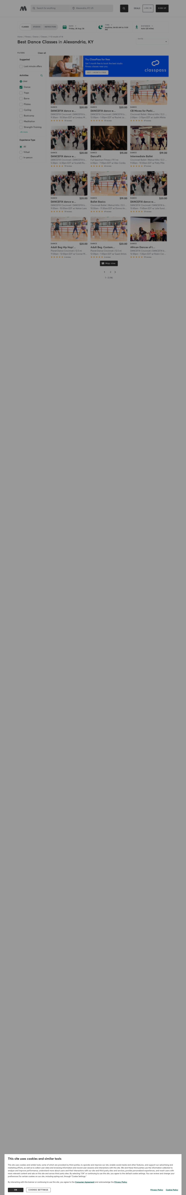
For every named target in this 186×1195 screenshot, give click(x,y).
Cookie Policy (172, 1190)
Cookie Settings (38, 1190)
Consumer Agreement (84, 1182)
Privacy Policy (120, 1182)
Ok (15, 1190)
